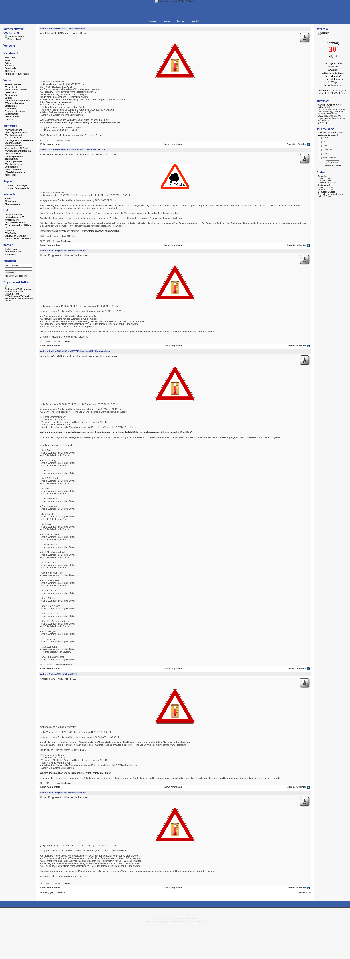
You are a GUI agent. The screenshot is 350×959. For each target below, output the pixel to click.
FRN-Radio (10, 233)
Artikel (8, 63)
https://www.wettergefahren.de (105, 231)
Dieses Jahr (11, 95)
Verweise (9, 65)
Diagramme (11, 106)
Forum (180, 21)
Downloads (10, 68)
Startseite (10, 57)
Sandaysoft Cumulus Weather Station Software (18, 237)
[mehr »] (322, 122)
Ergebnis (336, 166)
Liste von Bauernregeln (17, 188)
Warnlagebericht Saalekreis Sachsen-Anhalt (19, 141)
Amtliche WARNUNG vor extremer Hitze (329, 106)
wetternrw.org (12, 219)
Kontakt (196, 21)
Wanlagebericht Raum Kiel (18, 151)
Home (152, 21)
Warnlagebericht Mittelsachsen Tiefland (16, 147)
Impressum (10, 254)
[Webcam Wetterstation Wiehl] (323, 33)
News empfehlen (173, 144)
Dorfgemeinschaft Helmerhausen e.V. (14, 215)
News (167, 21)
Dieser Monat (11, 92)
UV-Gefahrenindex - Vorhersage (15, 173)
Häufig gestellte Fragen (17, 74)
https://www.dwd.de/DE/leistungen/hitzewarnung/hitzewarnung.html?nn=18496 (80, 122)
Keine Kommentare (50, 144)
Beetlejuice (66, 140)
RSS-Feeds (10, 71)
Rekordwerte (11, 114)
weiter (60, 892)
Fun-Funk (9, 230)
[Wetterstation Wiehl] (19, 287)
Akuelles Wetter (13, 84)
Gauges (9, 98)
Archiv (327, 166)
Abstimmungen (12, 204)
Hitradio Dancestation (16, 222)
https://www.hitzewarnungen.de (56, 102)
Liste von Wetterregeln (16, 185)
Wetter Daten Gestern (16, 89)
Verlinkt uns (11, 249)
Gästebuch (10, 201)
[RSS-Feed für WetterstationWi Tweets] (19, 295)
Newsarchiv (304, 892)
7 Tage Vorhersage (14, 103)
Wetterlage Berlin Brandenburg (14, 157)
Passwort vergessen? (16, 276)
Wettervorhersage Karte (17, 100)
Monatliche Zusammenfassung (15, 110)
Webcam (9, 119)
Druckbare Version (296, 144)
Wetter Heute (11, 87)
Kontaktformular (13, 251)
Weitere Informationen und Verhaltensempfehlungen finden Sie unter (75, 773)
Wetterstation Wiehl (14, 291)
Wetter (43, 29)
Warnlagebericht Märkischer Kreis (14, 136)
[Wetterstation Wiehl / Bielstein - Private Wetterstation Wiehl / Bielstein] (175, 1)
